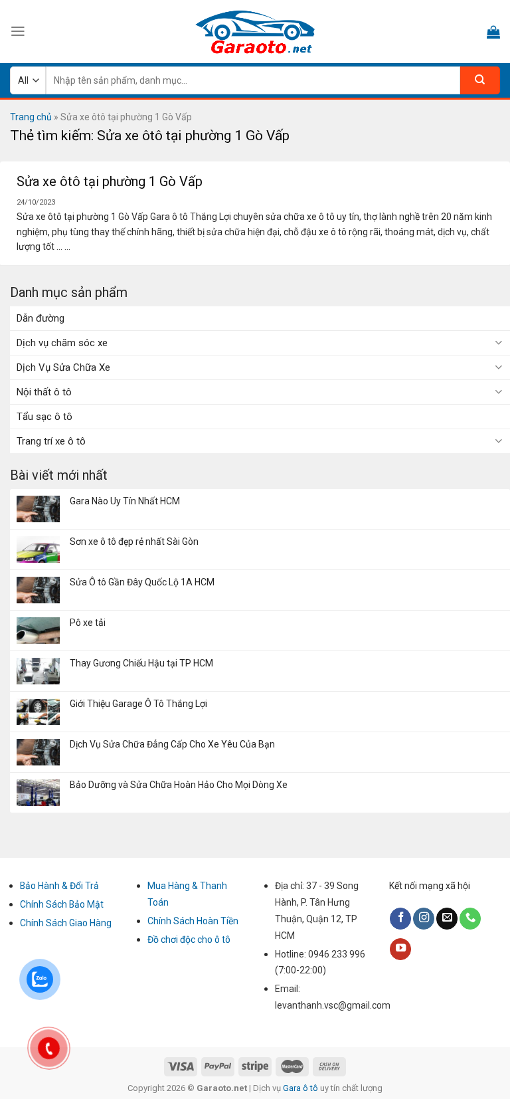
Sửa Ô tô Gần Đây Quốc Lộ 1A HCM (142, 582)
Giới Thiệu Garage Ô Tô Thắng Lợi (138, 703)
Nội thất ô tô (44, 392)
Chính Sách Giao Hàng (66, 923)
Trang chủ (31, 117)
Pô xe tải (88, 622)
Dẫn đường (40, 318)
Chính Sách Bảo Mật (62, 904)
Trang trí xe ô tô (51, 441)
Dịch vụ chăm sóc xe (62, 343)
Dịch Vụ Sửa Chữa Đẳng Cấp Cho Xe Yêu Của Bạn (172, 744)
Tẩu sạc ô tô (44, 417)
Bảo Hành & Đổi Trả (59, 885)
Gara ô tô (301, 1088)
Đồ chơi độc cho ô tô (188, 939)
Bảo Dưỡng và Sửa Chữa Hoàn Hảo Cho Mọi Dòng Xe (179, 784)
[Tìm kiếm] (480, 80)
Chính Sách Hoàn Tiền (192, 921)
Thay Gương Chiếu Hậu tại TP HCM (141, 663)
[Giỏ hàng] (493, 32)
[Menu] (18, 31)
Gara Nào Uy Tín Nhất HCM (125, 501)
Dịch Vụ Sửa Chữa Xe (63, 367)
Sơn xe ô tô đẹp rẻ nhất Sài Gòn (134, 541)
